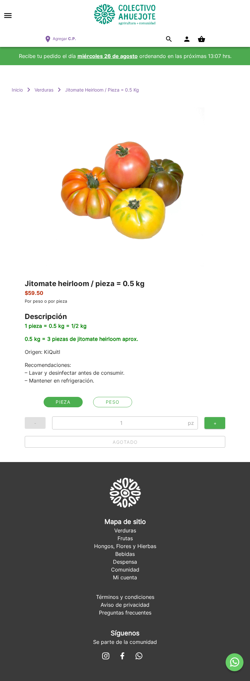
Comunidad (125, 569)
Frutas (125, 538)
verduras (44, 90)
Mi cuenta (125, 577)
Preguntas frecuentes (125, 612)
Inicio (17, 90)
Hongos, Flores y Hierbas (125, 546)
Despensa (125, 561)
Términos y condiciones (125, 597)
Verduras (125, 530)
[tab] (63, 402)
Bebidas (125, 554)
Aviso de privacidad (125, 604)
